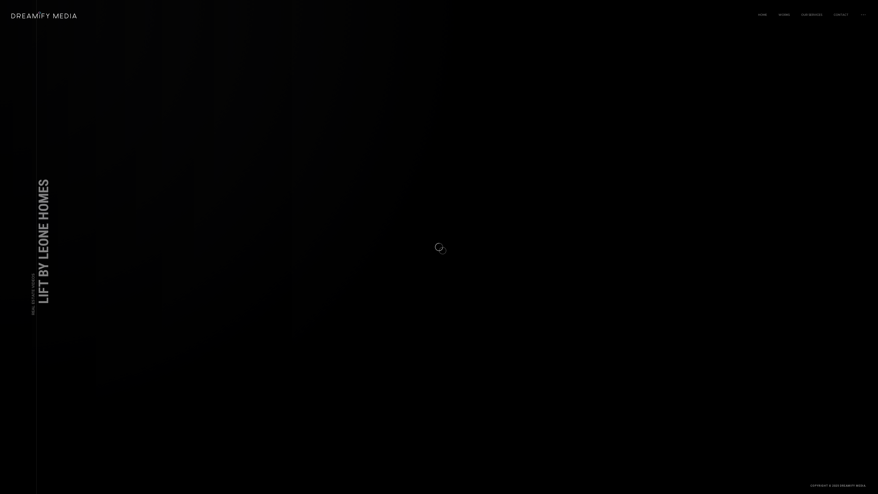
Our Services (811, 14)
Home (762, 14)
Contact (841, 14)
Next (858, 473)
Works (784, 14)
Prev (20, 473)
